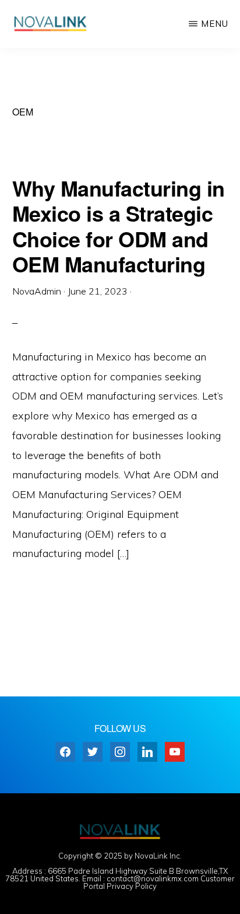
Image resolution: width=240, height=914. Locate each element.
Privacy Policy (132, 886)
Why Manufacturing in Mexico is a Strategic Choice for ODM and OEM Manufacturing (118, 226)
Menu (214, 23)
